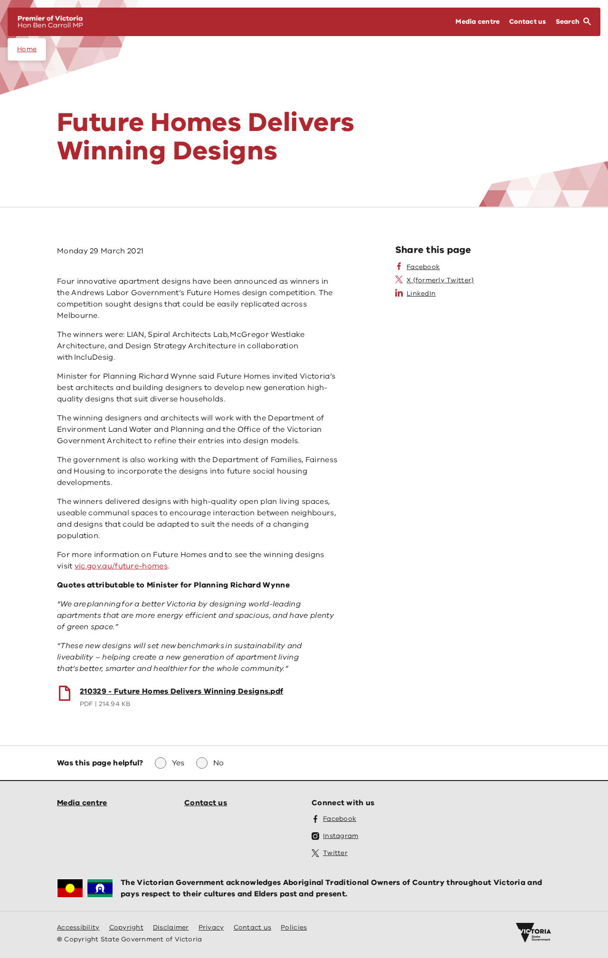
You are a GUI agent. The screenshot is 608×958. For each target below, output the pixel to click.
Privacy (211, 927)
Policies (294, 927)
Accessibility (78, 927)
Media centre (82, 803)
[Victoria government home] (533, 933)
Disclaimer (171, 927)
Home (27, 49)
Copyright (126, 927)
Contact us (205, 803)
